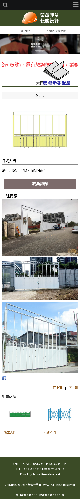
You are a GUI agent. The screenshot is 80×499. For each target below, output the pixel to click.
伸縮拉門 (49, 432)
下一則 (73, 388)
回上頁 (57, 388)
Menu (40, 96)
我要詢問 (40, 183)
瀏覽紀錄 (61, 30)
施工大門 (10, 432)
